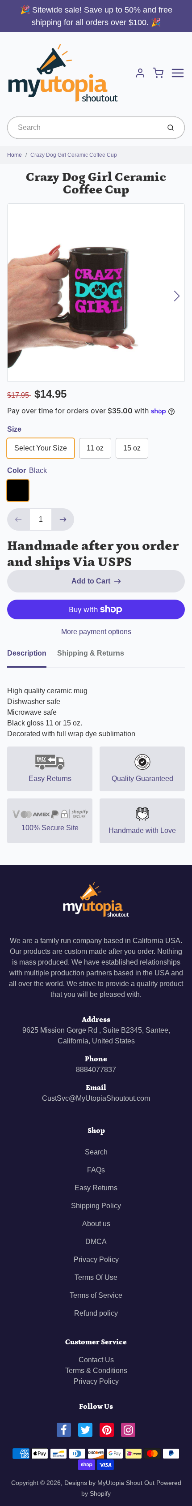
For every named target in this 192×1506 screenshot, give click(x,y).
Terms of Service (96, 1295)
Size (14, 429)
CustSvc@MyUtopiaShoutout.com (96, 1098)
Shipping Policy (96, 1206)
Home (14, 155)
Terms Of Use (96, 1277)
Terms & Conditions (96, 1370)
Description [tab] (26, 653)
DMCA (96, 1241)
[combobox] (83, 127)
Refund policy (96, 1313)
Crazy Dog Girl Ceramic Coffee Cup (73, 155)
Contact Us (96, 1360)
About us (96, 1223)
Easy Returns (96, 1188)
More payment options (96, 631)
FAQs (96, 1170)
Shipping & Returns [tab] (90, 653)
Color (27, 470)
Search (96, 1152)
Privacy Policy (96, 1259)
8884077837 (96, 1069)
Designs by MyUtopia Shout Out (109, 1482)
